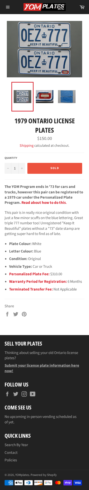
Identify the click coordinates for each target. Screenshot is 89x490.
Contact (11, 452)
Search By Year (16, 445)
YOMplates (22, 475)
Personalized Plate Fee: (29, 274)
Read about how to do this (43, 202)
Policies (11, 460)
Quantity (11, 158)
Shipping (27, 145)
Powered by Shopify (44, 475)
